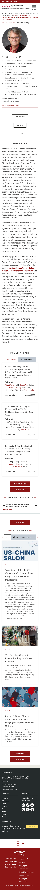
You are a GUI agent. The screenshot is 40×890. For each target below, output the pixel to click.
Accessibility (24, 875)
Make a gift (32, 827)
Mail (23, 805)
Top (23, 843)
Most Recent (11, 359)
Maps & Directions (11, 861)
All (7, 537)
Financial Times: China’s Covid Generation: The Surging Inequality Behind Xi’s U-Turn (20, 716)
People (4, 806)
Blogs (15, 537)
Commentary (27, 537)
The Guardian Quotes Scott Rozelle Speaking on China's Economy (20, 655)
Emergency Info (10, 867)
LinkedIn (28, 809)
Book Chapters (26, 359)
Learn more (7, 510)
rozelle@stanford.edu (10, 105)
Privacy (22, 862)
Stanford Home (10, 859)
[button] (37, 359)
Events (4, 814)
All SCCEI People (8, 22)
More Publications (20, 484)
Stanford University (10, 1)
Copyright (23, 865)
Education (5, 801)
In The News (20, 133)
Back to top (20, 490)
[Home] (16, 7)
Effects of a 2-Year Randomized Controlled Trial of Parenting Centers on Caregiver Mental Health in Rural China (20, 459)
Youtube (32, 805)
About (4, 817)
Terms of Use (24, 859)
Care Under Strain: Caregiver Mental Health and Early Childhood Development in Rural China (20, 421)
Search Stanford (10, 864)
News (4, 812)
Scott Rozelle (29, 390)
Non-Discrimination (26, 872)
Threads (32, 809)
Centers (4, 809)
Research (20, 125)
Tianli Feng (9, 385)
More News (20, 753)
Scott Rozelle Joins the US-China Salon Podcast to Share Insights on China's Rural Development (20, 582)
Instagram (23, 809)
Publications (20, 117)
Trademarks (24, 869)
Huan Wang (24, 385)
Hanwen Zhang (15, 387)
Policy (4, 804)
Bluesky (28, 805)
